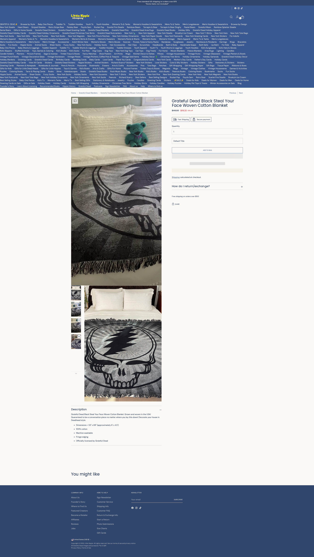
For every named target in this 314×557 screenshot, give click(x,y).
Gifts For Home (114, 68)
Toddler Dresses (124, 48)
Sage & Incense (51, 53)
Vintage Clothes (198, 68)
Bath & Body (171, 45)
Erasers (105, 65)
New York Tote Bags (239, 33)
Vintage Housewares (175, 53)
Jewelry (189, 42)
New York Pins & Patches (98, 36)
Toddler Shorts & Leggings (84, 48)
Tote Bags (151, 65)
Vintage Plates (73, 56)
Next (241, 93)
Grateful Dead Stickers (45, 30)
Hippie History (69, 86)
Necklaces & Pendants (206, 42)
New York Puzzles (40, 36)
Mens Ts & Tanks (172, 24)
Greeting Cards (25, 59)
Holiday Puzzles (174, 83)
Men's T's (68, 80)
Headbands (158, 45)
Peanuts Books (178, 71)
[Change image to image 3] (76, 325)
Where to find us (155, 86)
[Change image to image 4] (76, 341)
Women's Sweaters (106, 39)
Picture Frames (34, 53)
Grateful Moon (204, 27)
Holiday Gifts (184, 30)
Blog (240, 83)
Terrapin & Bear (150, 27)
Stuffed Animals (22, 51)
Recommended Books (50, 86)
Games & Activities (238, 68)
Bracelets (242, 42)
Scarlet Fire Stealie (115, 27)
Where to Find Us (79, 506)
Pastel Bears (189, 27)
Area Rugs (209, 51)
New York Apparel (147, 33)
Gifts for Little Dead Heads (26, 68)
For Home (163, 51)
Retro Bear (201, 77)
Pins (142, 65)
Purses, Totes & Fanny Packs (146, 42)
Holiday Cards (221, 59)
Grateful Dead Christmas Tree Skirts (78, 33)
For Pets (86, 51)
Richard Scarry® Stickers (122, 62)
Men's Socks (34, 42)
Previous (232, 93)
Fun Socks (12, 45)
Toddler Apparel (49, 48)
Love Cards (108, 59)
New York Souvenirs (98, 74)
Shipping (176, 177)
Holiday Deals (44, 83)
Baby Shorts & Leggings (28, 48)
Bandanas (166, 42)
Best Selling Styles (8, 80)
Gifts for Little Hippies (51, 68)
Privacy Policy (76, 548)
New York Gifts (23, 36)
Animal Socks (41, 45)
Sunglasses (178, 42)
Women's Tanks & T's (28, 39)
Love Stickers (161, 62)
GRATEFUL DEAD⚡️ (9, 24)
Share (177, 204)
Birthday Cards (63, 59)
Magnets (166, 68)
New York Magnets (76, 36)
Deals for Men (226, 80)
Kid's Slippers (6, 51)
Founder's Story (7, 86)
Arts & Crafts (118, 65)
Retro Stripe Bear (56, 27)
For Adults (234, 36)
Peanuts (112, 77)
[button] (207, 156)
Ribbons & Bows (239, 65)
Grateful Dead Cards (44, 59)
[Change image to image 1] (76, 293)
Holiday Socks (100, 45)
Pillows (160, 53)
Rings (232, 42)
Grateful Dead (84, 86)
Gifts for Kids (6, 68)
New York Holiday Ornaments (125, 36)
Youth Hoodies (102, 24)
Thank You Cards (123, 59)
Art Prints (118, 53)
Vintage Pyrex (194, 53)
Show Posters (105, 53)
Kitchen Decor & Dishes (143, 53)
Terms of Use (86, 548)
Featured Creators (79, 510)
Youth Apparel (140, 48)
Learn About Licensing (27, 86)
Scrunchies (145, 45)
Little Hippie (89, 543)
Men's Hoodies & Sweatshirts (215, 24)
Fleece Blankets (195, 51)
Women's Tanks (54, 80)
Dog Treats (151, 51)
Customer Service (105, 502)
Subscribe (178, 500)
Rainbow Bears (133, 27)
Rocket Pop (99, 27)
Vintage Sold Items (130, 56)
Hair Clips (132, 45)
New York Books (58, 36)
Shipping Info (103, 506)
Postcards (81, 65)
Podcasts (98, 86)
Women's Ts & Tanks (121, 24)
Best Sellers (140, 77)
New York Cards (164, 59)
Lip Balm (215, 45)
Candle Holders (7, 53)
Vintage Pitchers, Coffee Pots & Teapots (101, 56)
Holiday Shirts (140, 83)
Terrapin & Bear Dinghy (170, 27)
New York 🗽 (130, 33)
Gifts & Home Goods (23, 30)
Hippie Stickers (85, 62)
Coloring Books (16, 71)
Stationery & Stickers (224, 62)
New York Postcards (174, 36)
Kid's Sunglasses (208, 48)
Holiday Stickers (198, 62)
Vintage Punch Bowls (9, 56)
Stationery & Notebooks (104, 80)
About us (134, 86)
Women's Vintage (167, 39)
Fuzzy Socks (69, 45)
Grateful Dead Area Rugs (142, 30)
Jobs (73, 528)
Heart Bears (23, 27)
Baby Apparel (238, 45)
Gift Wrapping (175, 65)
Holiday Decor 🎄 (150, 56)
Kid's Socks (74, 51)
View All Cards (35, 62)
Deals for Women (209, 80)
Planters (20, 53)
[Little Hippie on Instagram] (238, 8)
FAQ (125, 86)
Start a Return (103, 519)
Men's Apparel (183, 39)
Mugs (128, 53)
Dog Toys (109, 51)
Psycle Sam (86, 27)
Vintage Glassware (211, 53)
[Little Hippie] (80, 16)
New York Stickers (219, 36)
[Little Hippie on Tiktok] (242, 8)
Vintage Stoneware (56, 56)
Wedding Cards (79, 59)
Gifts (210, 62)
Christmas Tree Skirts (170, 56)
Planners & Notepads (26, 65)
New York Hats (221, 33)
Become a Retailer (79, 515)
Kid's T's (41, 80)
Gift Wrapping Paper (194, 65)
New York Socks (7, 36)
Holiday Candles (157, 83)
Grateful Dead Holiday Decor (234, 56)
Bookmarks (94, 65)
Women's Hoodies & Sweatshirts (147, 24)
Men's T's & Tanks (201, 39)
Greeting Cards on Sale (10, 83)
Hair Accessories (117, 45)
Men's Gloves (114, 42)
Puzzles (3, 71)
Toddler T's (65, 48)
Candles (230, 51)
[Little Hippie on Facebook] (235, 8)
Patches (162, 65)
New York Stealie (7, 27)
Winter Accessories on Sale (222, 83)
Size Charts (102, 528)
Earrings (223, 42)
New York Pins (154, 74)
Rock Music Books (118, 71)
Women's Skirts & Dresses (83, 39)
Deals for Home (242, 80)
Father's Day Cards (203, 59)
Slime (59, 71)
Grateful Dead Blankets (98, 30)
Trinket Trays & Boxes (70, 53)
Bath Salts (203, 45)
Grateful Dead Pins (120, 30)
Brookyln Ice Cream (237, 77)
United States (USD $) (81, 540)
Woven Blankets (177, 51)
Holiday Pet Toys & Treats (195, 83)
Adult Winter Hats (80, 42)
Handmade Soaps (188, 45)
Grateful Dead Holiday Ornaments (44, 33)
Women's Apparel (8, 39)
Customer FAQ (103, 510)
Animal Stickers (101, 62)
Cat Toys (139, 51)
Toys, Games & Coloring (42, 51)
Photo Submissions (105, 524)
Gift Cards (101, 533)
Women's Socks (149, 39)
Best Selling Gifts (82, 80)
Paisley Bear (72, 27)
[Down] (76, 373)
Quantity (176, 126)
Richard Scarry (125, 77)
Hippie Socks (26, 45)
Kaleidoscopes (71, 71)
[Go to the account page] (236, 16)
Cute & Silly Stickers (179, 62)
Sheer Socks (55, 45)
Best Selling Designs (158, 77)
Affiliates (75, 519)
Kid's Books (61, 51)
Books (51, 71)
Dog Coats (97, 51)
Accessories (63, 42)
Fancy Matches (89, 53)
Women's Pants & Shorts (128, 39)
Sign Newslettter (112, 86)
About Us (75, 497)
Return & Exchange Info (107, 515)
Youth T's (154, 48)
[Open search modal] (231, 16)
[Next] (95, 17)
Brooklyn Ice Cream (184, 33)
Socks (2, 45)
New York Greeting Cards (197, 36)
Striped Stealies (38, 27)
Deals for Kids (192, 80)
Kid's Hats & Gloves (227, 48)
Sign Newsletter (104, 497)
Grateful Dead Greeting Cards (71, 30)
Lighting (220, 51)
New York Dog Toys (124, 51)
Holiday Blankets (7, 59)
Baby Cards (94, 59)
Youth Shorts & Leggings (172, 48)
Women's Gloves (98, 42)
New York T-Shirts (204, 33)
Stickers (48, 62)
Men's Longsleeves (191, 24)
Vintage (184, 68)
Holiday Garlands (211, 56)
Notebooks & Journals (48, 65)
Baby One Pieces (45, 24)
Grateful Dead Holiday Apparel (207, 30)
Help (143, 86)
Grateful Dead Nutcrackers (110, 33)
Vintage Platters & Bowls (234, 53)
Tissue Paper (223, 65)
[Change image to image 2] (76, 309)
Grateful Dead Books (166, 30)
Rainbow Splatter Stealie (225, 27)
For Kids (225, 45)
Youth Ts (89, 24)
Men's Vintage (49, 42)
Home (73, 93)
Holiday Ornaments (191, 56)
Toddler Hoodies (75, 24)
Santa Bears (5, 30)
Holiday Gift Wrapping (79, 83)
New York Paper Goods (152, 36)
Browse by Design (239, 24)
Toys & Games (70, 68)
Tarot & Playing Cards (35, 71)
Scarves (126, 42)
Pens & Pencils (67, 65)
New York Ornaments (79, 77)
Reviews (74, 524)
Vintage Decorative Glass (33, 56)
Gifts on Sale (29, 83)
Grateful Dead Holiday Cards (13, 33)
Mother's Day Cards (183, 59)
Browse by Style (28, 24)
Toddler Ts (60, 24)
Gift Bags (210, 65)
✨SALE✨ (178, 80)
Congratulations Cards (144, 59)
